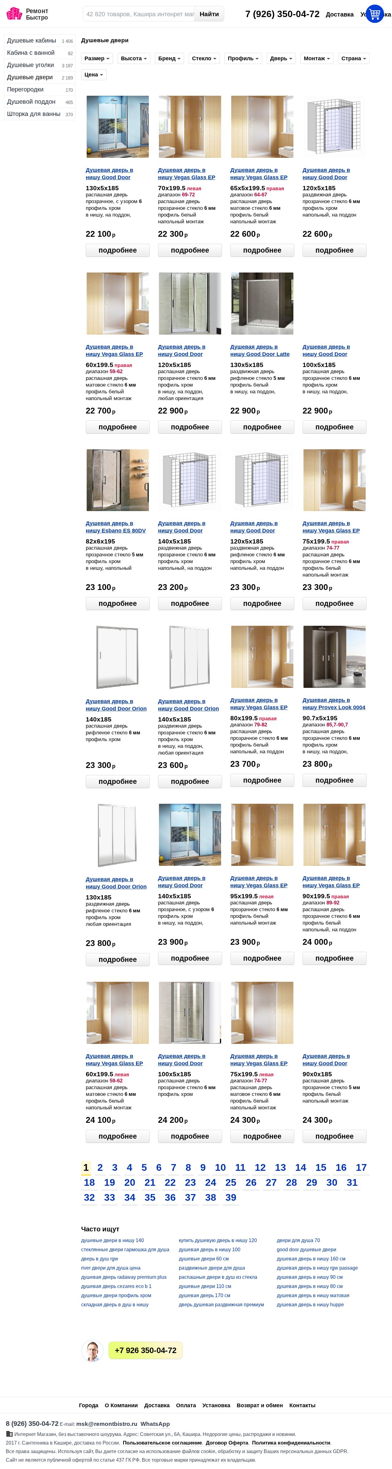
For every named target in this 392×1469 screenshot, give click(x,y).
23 (190, 1182)
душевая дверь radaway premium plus (124, 1277)
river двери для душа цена (111, 1268)
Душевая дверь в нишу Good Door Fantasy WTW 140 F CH (188, 882)
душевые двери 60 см (204, 1258)
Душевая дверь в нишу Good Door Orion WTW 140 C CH (188, 705)
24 (210, 1182)
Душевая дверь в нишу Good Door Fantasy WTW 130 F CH (116, 174)
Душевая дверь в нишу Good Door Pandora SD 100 (326, 351)
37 (190, 1197)
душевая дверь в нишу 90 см (310, 1277)
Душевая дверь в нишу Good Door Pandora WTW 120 (182, 351)
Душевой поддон (31, 101)
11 (240, 1167)
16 (341, 1167)
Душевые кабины (31, 40)
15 (320, 1167)
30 (331, 1182)
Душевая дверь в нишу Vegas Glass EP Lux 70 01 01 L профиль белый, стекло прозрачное (186, 174)
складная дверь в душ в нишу (115, 1304)
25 (230, 1182)
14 (300, 1167)
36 (170, 1197)
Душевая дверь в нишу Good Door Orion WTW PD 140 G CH (116, 705)
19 (109, 1182)
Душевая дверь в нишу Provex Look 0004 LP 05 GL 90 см (334, 704)
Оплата (186, 1405)
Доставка (157, 1405)
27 (271, 1182)
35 (150, 1197)
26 (251, 1182)
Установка (216, 1405)
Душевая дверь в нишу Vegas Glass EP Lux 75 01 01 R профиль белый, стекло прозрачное (331, 527)
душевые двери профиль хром (116, 1295)
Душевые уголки (30, 64)
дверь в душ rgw (99, 1258)
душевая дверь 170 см (204, 1295)
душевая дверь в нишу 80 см (310, 1286)
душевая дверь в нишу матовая (313, 1295)
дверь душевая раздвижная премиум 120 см (221, 1305)
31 (352, 1182)
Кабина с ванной (31, 52)
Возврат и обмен (260, 1405)
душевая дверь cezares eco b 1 (116, 1286)
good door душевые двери (306, 1249)
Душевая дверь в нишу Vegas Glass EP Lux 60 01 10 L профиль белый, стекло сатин (114, 1060)
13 (280, 1167)
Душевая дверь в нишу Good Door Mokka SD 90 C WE (327, 1060)
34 (129, 1197)
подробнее (118, 250)
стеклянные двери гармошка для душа (125, 1249)
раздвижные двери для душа (212, 1268)
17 (361, 1167)
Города (88, 1405)
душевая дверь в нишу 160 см (311, 1258)
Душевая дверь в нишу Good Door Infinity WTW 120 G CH (260, 527)
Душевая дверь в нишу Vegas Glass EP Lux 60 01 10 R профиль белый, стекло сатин (114, 351)
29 (311, 1182)
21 (150, 1182)
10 (220, 1167)
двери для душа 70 (298, 1240)
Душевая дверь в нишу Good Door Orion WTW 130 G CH (116, 883)
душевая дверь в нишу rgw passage (317, 1268)
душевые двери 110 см (205, 1286)
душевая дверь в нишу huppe (310, 1304)
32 (89, 1197)
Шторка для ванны (33, 113)
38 (210, 1197)
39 (230, 1197)
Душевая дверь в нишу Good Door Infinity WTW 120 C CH (332, 174)
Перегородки (25, 89)
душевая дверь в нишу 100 (209, 1249)
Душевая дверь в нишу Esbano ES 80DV (116, 527)
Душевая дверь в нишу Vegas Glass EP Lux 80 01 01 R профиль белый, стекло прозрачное (259, 704)
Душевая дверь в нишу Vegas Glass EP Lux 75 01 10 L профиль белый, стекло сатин (259, 1060)
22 (170, 1182)
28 (291, 1182)
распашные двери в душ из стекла (218, 1277)
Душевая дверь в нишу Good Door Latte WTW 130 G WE (260, 351)
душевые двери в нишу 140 (112, 1240)
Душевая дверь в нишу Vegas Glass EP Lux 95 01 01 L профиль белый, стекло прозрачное (259, 882)
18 (89, 1182)
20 (129, 1182)
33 (109, 1197)
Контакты (302, 1405)
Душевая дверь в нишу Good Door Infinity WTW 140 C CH (187, 527)
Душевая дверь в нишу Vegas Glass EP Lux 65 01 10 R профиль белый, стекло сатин (259, 174)
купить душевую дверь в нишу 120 (218, 1240)
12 (260, 1167)
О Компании (121, 1405)
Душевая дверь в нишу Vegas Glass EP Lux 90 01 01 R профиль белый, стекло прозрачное (331, 882)
